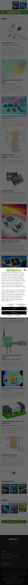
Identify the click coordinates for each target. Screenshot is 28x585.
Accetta (14, 308)
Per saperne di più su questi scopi (21, 305)
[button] (24, 270)
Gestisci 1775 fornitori (11, 305)
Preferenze (14, 313)
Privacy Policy (17, 315)
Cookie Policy (9, 315)
